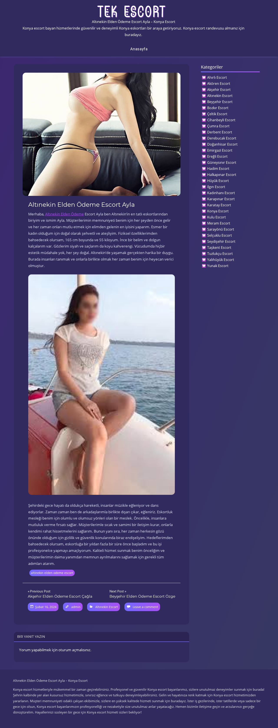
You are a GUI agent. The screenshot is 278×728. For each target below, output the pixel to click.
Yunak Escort (217, 265)
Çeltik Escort (217, 113)
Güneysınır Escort (221, 162)
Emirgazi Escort (219, 150)
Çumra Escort (218, 126)
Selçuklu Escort (219, 235)
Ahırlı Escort (217, 77)
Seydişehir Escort (221, 241)
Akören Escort (218, 83)
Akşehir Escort (219, 89)
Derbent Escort (219, 132)
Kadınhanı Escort (221, 192)
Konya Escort (218, 211)
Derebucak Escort (221, 138)
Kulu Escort (216, 217)
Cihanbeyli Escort (221, 120)
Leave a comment (145, 607)
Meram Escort (218, 223)
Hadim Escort (218, 168)
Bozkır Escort (217, 107)
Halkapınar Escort (221, 174)
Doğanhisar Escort (222, 144)
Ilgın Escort (216, 186)
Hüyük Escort (218, 180)
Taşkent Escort (219, 247)
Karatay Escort (219, 205)
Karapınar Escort (221, 199)
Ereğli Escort (217, 156)
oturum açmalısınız (74, 649)
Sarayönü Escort (220, 229)
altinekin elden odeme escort (52, 573)
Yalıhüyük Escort (220, 259)
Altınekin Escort (106, 607)
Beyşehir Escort (220, 101)
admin (76, 607)
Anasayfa (139, 49)
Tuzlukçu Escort (220, 253)
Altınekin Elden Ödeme (64, 214)
